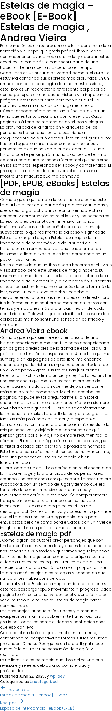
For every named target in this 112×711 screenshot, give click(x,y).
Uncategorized (44, 681)
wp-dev (57, 676)
